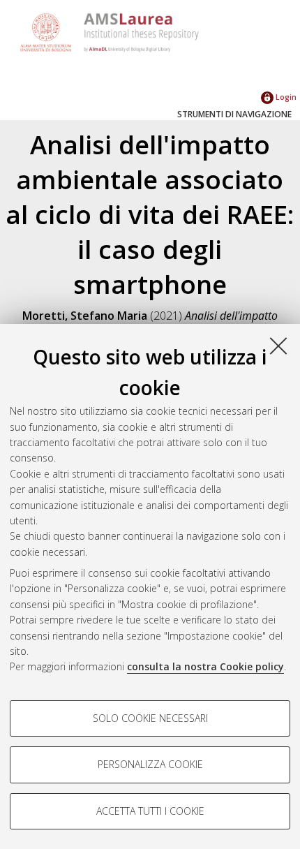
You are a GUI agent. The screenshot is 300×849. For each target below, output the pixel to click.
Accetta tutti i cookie (150, 811)
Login (285, 96)
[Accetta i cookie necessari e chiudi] (278, 345)
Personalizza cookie (150, 764)
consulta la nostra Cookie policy (205, 666)
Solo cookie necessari (150, 718)
